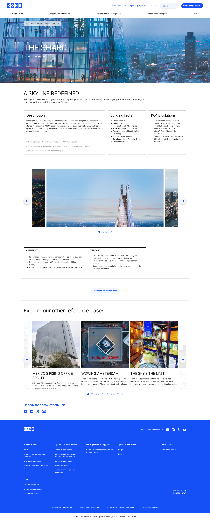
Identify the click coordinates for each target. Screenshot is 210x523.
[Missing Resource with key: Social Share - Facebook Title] (26, 411)
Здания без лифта (61, 465)
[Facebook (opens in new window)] (167, 429)
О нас (26, 479)
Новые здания (30, 444)
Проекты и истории (36, 23)
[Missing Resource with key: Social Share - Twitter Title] (38, 411)
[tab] (99, 232)
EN (130, 6)
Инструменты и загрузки (98, 444)
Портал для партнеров (151, 507)
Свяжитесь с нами (31, 493)
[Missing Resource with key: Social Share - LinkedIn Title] (32, 411)
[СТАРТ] (26, 23)
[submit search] (174, 5)
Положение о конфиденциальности (120, 507)
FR (133, 6)
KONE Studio (117, 6)
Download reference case (105, 291)
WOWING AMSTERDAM (100, 373)
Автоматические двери (32, 461)
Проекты (47, 23)
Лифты (26, 450)
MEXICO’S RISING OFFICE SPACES (52, 375)
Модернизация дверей (63, 461)
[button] (15, 14)
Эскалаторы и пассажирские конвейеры (35, 455)
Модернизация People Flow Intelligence (65, 471)
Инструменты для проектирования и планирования (99, 451)
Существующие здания (66, 444)
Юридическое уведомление (61, 507)
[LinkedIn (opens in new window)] (173, 429)
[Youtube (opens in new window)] (184, 429)
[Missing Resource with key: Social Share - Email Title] (44, 411)
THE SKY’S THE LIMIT (147, 373)
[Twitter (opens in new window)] (179, 429)
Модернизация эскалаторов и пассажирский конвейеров (66, 455)
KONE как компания (31, 485)
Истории (121, 450)
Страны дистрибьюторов (33, 489)
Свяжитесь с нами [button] (192, 6)
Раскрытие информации (89, 507)
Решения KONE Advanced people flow (36, 467)
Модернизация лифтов (63, 450)
